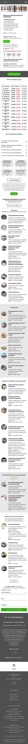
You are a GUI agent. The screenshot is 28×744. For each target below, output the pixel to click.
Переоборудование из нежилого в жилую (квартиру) (14, 247)
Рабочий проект (13, 553)
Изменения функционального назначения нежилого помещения (16, 460)
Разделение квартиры (14, 274)
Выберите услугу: (5, 590)
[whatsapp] (15, 652)
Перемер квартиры (13, 292)
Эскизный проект (13, 542)
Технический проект (14, 524)
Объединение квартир (14, 283)
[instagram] (12, 652)
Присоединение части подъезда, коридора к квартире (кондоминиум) (15, 262)
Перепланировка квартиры (16, 215)
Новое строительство (14, 345)
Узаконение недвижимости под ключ (14, 199)
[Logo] (14, 675)
